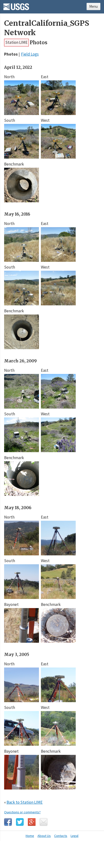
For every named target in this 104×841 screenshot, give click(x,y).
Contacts (60, 836)
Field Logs (30, 54)
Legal (74, 836)
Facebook (8, 822)
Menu (93, 6)
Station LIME (16, 42)
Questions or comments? (22, 812)
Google (32, 822)
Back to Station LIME (25, 802)
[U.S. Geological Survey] (16, 5)
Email (43, 822)
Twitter (20, 822)
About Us (44, 836)
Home (30, 836)
